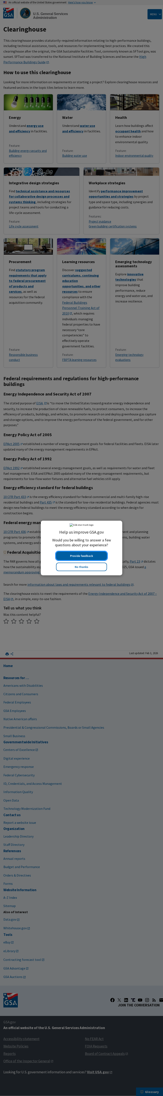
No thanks (81, 567)
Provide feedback (81, 556)
